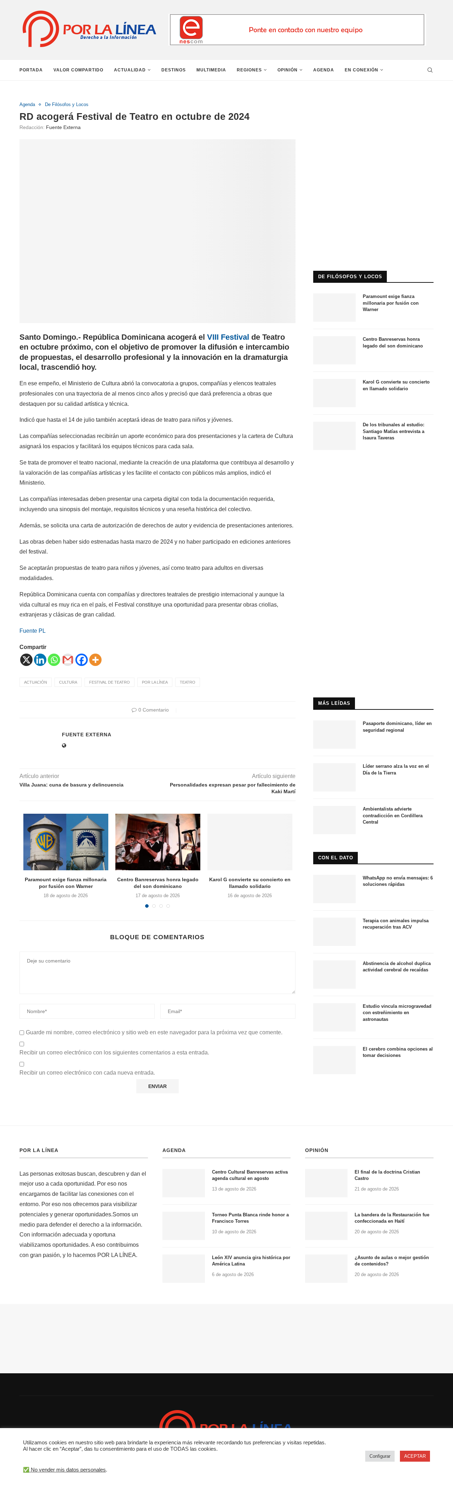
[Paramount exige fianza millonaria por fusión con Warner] (65, 842)
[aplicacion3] (373, 105)
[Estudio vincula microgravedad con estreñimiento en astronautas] (334, 1017)
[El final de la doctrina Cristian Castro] (326, 1183)
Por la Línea (155, 682)
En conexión (361, 70)
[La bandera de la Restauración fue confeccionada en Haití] (326, 1226)
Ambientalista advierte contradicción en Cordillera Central (393, 815)
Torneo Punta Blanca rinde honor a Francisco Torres (250, 1218)
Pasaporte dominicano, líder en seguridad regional (397, 726)
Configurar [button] (379, 1456)
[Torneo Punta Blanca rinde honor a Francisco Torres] (183, 1226)
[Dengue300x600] (373, 471)
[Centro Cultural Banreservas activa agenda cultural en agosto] (183, 1183)
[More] (95, 660)
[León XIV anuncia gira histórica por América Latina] (183, 1269)
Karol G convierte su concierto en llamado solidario (396, 385)
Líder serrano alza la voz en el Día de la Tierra (396, 769)
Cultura (68, 682)
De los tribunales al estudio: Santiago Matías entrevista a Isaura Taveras (393, 431)
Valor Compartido (78, 70)
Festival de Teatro (109, 682)
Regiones (249, 70)
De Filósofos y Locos (66, 104)
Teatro (187, 682)
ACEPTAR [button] (415, 1456)
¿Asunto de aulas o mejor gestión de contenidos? (392, 1261)
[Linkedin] (40, 660)
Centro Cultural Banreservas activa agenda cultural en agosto (250, 1175)
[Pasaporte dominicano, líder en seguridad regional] (334, 734)
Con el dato (335, 857)
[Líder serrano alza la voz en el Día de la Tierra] (334, 777)
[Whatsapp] (54, 660)
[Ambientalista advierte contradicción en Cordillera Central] (334, 820)
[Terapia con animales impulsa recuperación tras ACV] (334, 932)
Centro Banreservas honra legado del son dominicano (393, 342)
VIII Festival (229, 337)
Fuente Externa (63, 127)
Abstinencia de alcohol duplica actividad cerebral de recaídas (397, 966)
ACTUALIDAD (130, 70)
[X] (26, 660)
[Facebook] (81, 660)
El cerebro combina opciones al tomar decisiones (398, 1052)
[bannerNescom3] (297, 17)
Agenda (323, 70)
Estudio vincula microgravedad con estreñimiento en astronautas (397, 1013)
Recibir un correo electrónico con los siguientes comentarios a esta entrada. (114, 1052)
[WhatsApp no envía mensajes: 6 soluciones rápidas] (334, 889)
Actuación (35, 682)
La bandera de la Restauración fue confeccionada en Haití (392, 1218)
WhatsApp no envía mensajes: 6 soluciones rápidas (398, 881)
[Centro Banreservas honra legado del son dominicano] (157, 842)
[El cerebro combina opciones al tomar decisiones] (334, 1060)
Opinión (287, 70)
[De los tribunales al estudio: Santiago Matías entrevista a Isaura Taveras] (334, 436)
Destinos (173, 70)
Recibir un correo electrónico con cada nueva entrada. (87, 1073)
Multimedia (211, 70)
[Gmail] (68, 660)
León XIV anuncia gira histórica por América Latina (251, 1261)
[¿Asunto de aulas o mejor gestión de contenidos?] (326, 1269)
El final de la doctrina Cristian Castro (387, 1175)
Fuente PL (32, 631)
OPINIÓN (316, 1150)
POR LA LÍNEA (38, 1150)
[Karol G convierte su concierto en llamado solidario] (249, 842)
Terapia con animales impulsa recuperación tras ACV (396, 924)
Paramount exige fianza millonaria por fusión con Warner (391, 303)
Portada (31, 70)
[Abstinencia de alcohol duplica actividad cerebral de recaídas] (334, 974)
